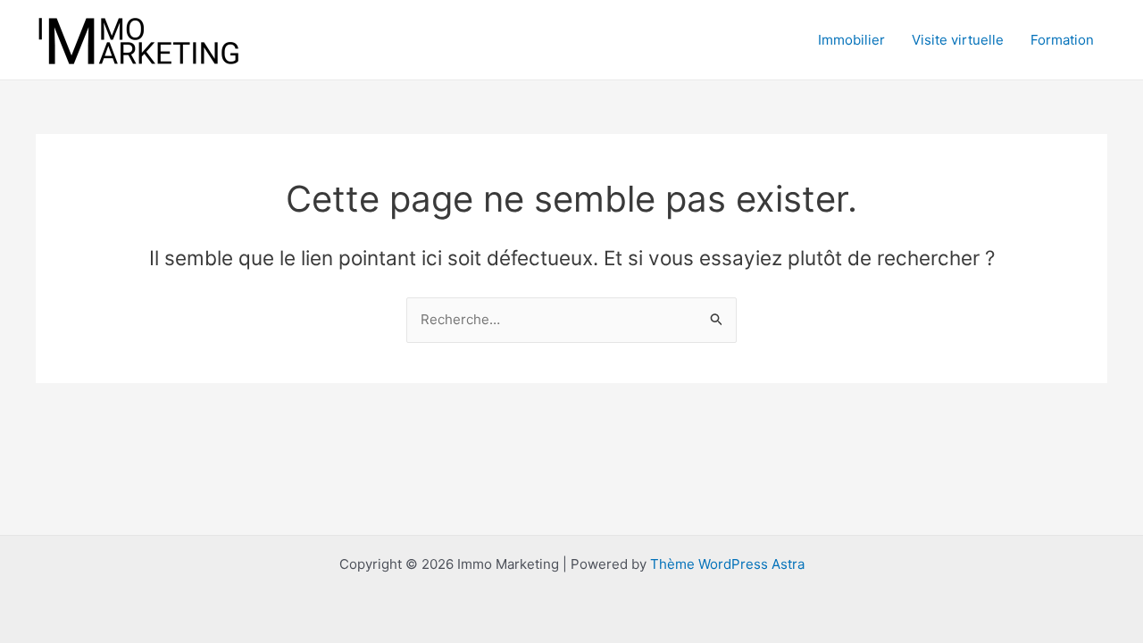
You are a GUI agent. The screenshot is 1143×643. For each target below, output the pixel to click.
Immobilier (851, 39)
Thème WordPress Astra (727, 563)
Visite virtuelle (958, 39)
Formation (1062, 39)
